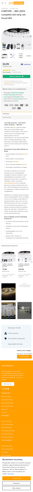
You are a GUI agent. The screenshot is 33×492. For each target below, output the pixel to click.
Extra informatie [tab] (7, 117)
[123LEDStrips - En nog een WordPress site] (18, 3)
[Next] (28, 36)
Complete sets (14, 8)
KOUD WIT (4, 8)
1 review (13, 70)
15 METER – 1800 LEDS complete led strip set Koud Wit (23, 265)
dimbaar (16, 161)
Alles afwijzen (16, 488)
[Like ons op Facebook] (2, 389)
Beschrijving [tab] (6, 113)
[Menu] (2, 3)
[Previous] (4, 36)
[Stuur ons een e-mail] (6, 389)
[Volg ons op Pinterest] (8, 389)
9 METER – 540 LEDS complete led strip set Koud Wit (7, 265)
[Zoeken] (5, 3)
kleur (14, 127)
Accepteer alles (16, 478)
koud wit (25, 154)
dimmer (24, 164)
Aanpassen (16, 483)
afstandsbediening (9, 183)
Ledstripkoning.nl (8, 83)
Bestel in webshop (15, 76)
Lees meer (11, 473)
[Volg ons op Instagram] (4, 389)
